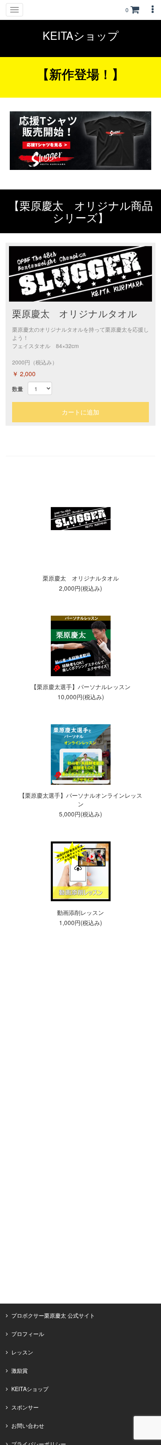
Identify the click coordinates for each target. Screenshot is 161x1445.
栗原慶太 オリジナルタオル (74, 313)
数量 (17, 389)
